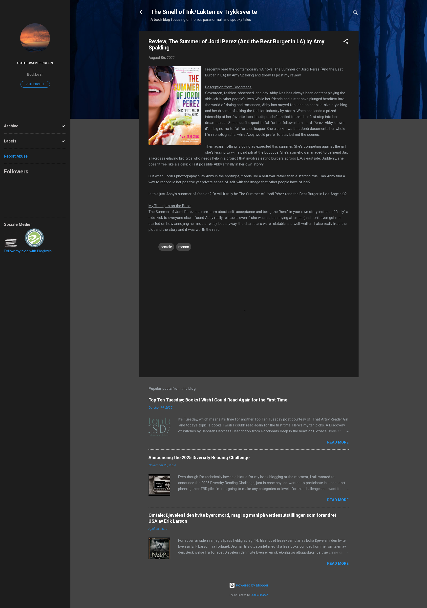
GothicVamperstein (35, 63)
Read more (338, 442)
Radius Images (259, 595)
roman (183, 247)
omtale (166, 247)
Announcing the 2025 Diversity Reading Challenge (199, 457)
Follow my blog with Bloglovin (28, 251)
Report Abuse (16, 156)
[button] (346, 42)
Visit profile (35, 84)
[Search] (356, 13)
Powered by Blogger (251, 585)
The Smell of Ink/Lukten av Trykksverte (203, 11)
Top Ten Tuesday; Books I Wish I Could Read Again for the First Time (218, 399)
